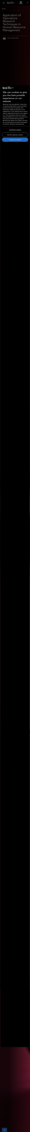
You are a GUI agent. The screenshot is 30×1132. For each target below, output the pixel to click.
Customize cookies (15, 129)
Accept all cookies (15, 139)
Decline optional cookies (15, 135)
